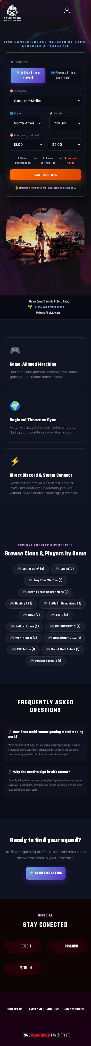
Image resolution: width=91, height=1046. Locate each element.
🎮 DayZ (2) (31, 615)
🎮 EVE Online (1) (23, 649)
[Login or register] (69, 11)
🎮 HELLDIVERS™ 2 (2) (65, 626)
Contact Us (15, 1009)
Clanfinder (40, 1035)
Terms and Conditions (43, 1009)
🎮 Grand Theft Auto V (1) (62, 649)
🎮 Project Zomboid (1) (45, 661)
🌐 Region (15, 113)
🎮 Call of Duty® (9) (30, 569)
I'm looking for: (19, 62)
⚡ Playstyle (55, 113)
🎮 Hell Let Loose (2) (25, 626)
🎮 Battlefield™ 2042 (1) (64, 638)
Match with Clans (45, 175)
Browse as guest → (64, 188)
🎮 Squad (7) (64, 569)
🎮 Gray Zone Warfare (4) (45, 580)
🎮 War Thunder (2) (23, 638)
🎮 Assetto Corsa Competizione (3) (46, 592)
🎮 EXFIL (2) (59, 615)
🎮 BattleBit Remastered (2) (62, 603)
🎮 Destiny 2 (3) (21, 603)
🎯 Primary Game (18, 91)
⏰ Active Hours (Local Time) (24, 135)
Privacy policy (74, 1009)
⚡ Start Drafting (45, 873)
